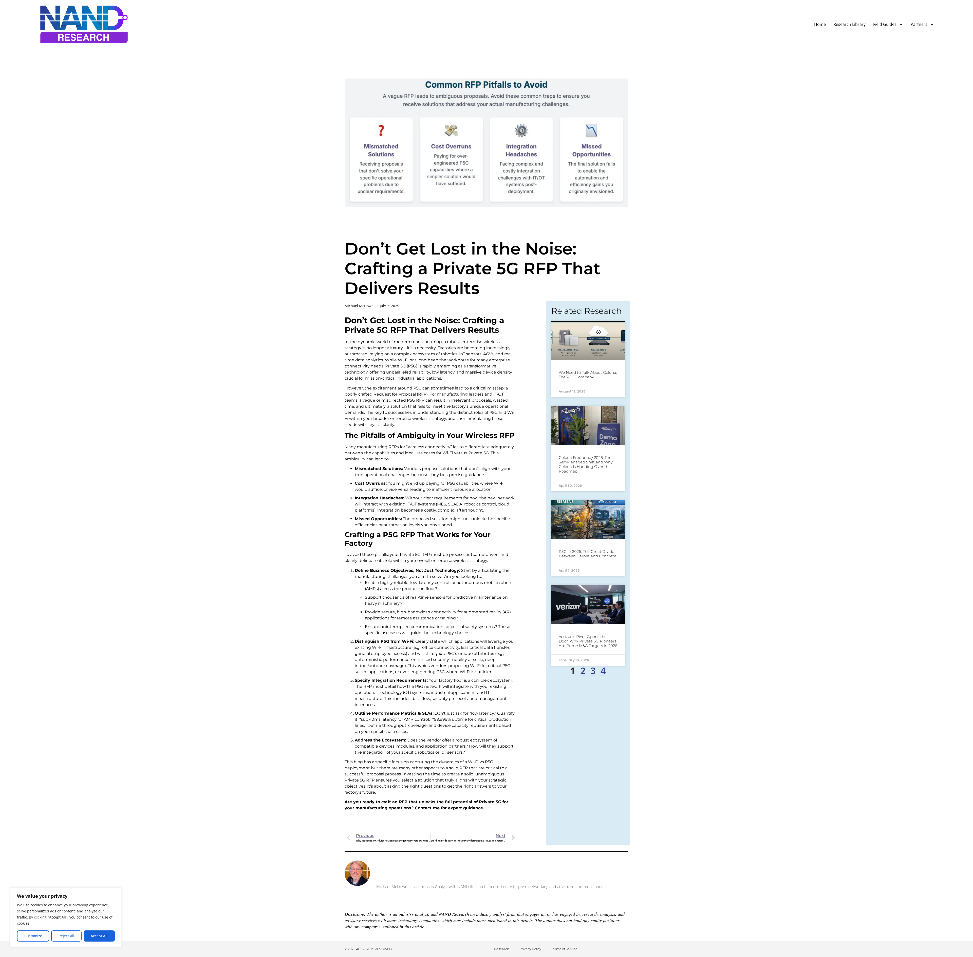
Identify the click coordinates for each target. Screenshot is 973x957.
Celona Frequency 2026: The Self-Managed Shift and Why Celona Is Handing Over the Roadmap (586, 464)
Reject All (66, 935)
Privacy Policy (530, 949)
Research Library (849, 24)
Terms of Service (564, 949)
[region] (66, 917)
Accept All (99, 935)
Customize (33, 935)
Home (820, 24)
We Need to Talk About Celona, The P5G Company (588, 374)
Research (501, 949)
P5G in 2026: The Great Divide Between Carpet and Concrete (587, 553)
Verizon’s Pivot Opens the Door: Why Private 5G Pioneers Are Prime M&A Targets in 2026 (588, 641)
